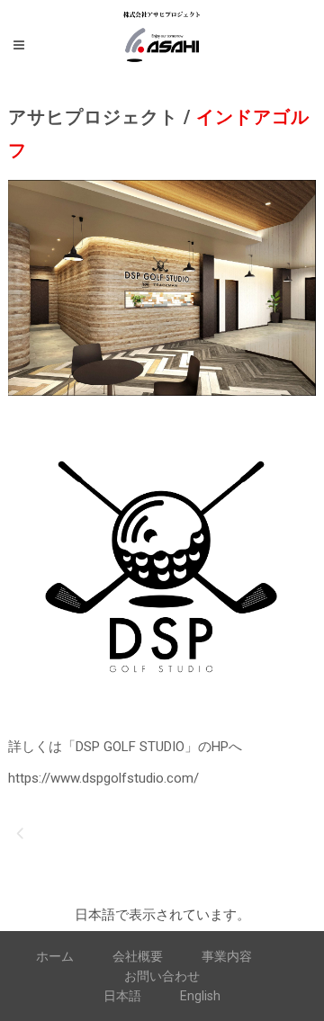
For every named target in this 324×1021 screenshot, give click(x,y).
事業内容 (227, 956)
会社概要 (137, 956)
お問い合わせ (162, 976)
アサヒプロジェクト (93, 117)
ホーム (55, 956)
